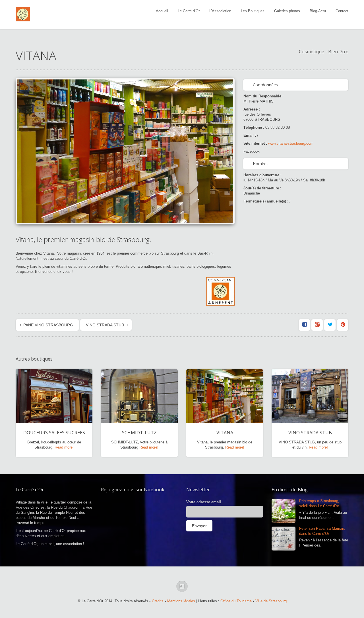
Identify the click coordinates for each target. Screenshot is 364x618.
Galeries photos (287, 11)
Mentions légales (181, 601)
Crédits (158, 601)
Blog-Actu (318, 11)
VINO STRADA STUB (105, 325)
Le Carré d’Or (189, 11)
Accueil (162, 11)
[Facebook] (182, 586)
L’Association (220, 11)
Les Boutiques (252, 11)
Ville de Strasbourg (271, 601)
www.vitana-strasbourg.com (290, 143)
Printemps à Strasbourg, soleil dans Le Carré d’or (319, 503)
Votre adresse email (203, 502)
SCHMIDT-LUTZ (139, 432)
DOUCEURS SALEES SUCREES (54, 432)
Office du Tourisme (236, 601)
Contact (342, 11)
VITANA (224, 432)
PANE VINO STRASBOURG (48, 325)
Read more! (64, 447)
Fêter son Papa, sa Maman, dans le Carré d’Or (322, 531)
